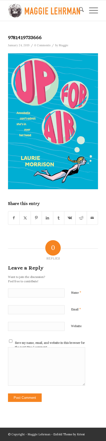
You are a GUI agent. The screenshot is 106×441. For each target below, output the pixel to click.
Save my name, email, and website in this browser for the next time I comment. (50, 345)
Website (76, 326)
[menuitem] (79, 10)
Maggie (63, 45)
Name (76, 292)
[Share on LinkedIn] (47, 217)
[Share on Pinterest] (36, 217)
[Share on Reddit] (81, 217)
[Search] (79, 10)
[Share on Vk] (69, 217)
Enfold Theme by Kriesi (69, 434)
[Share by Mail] (92, 217)
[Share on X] (25, 217)
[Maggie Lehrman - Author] (44, 10)
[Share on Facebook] (14, 217)
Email (76, 309)
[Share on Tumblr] (58, 217)
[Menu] (91, 10)
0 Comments (42, 45)
